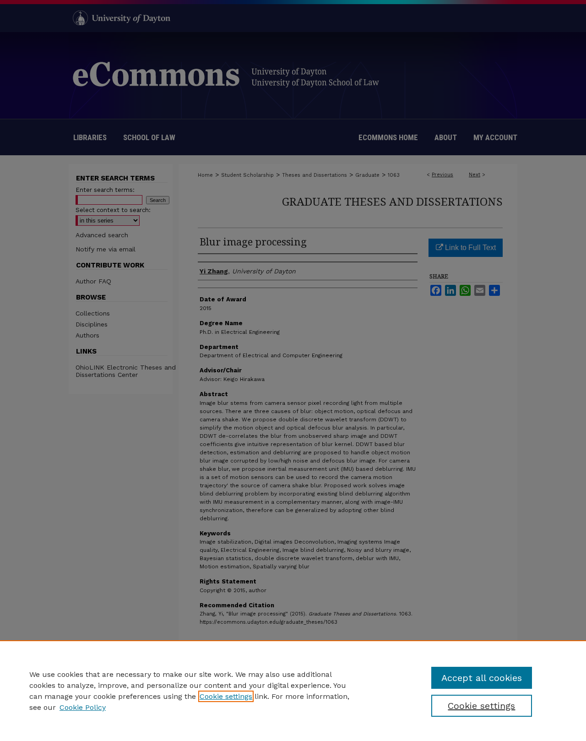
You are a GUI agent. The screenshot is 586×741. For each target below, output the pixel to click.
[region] (293, 690)
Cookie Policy (83, 707)
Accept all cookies (481, 677)
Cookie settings (226, 696)
